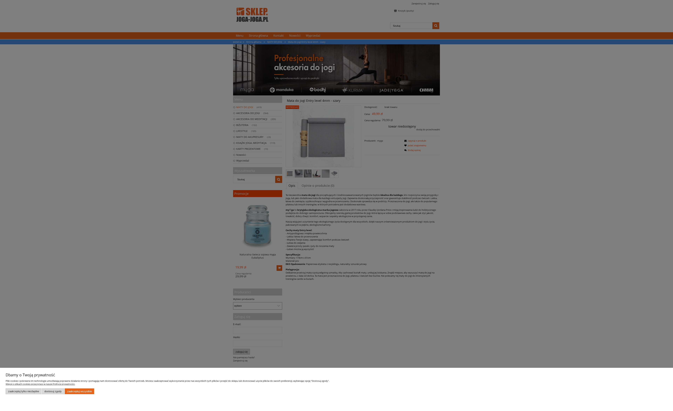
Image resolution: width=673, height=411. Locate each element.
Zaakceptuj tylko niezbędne (23, 391)
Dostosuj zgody (53, 391)
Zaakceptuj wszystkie (79, 391)
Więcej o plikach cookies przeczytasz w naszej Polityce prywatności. (40, 384)
